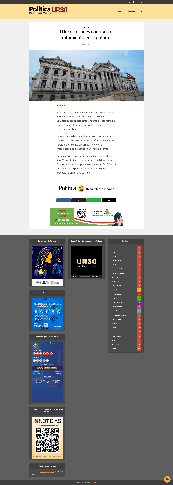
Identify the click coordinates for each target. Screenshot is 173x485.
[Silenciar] (97, 276)
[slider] (85, 276)
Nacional (86, 27)
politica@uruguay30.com (47, 472)
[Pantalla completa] (100, 276)
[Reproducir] (73, 276)
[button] (86, 261)
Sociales (131, 12)
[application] (86, 262)
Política (120, 12)
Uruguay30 (95, 482)
